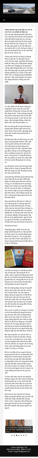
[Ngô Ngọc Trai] (19, 8)
